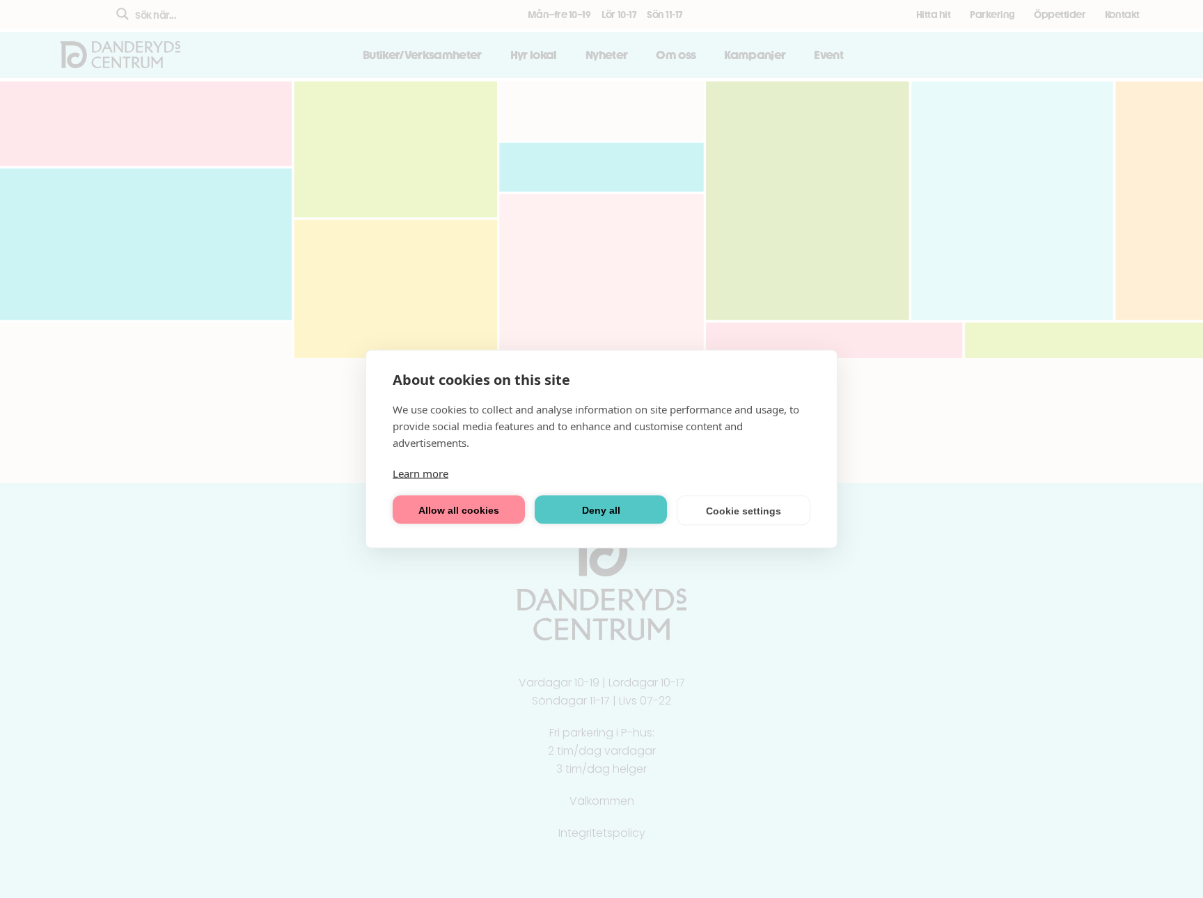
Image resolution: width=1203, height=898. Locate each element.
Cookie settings (743, 510)
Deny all (601, 509)
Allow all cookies (458, 509)
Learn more (420, 473)
